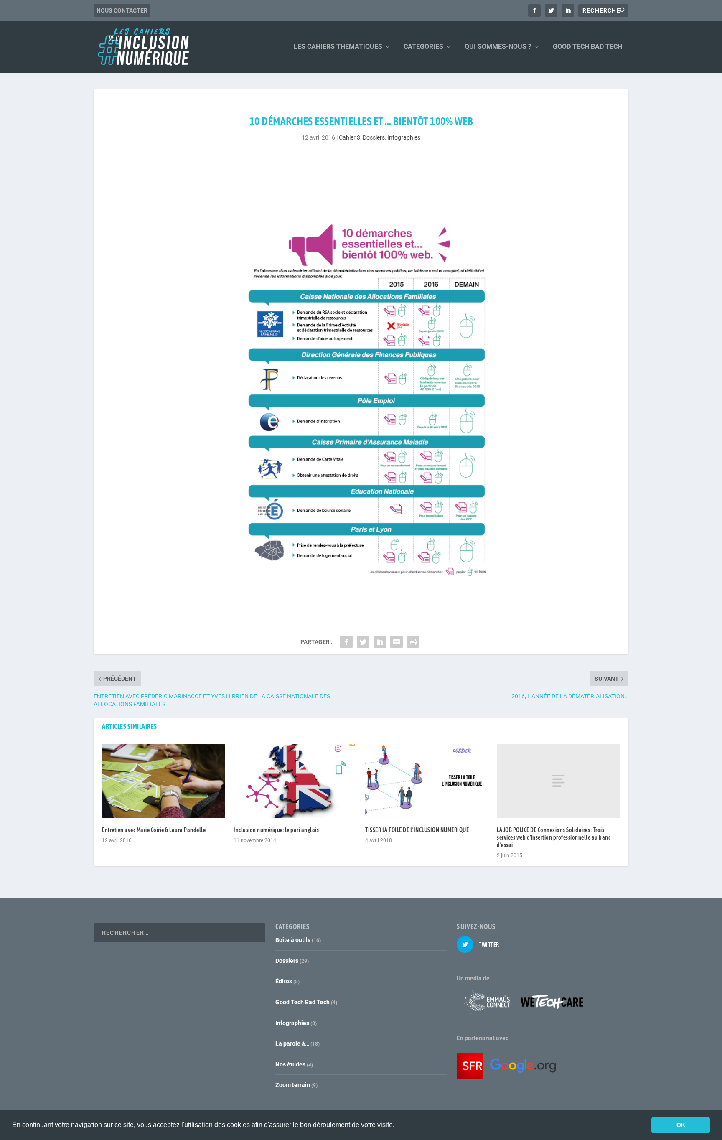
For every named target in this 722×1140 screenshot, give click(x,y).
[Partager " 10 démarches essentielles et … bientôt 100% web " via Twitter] (363, 642)
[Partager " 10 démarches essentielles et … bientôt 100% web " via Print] (413, 642)
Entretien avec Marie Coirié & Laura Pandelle (154, 830)
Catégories (423, 47)
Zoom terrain (292, 1084)
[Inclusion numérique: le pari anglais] (295, 781)
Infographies (403, 137)
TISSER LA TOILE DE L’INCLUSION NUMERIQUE (417, 830)
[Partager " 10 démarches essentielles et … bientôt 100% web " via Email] (396, 642)
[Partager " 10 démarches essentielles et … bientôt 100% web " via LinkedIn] (379, 642)
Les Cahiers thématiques (338, 47)
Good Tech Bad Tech (302, 1002)
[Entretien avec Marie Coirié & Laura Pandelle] (163, 781)
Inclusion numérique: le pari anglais (276, 830)
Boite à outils (292, 939)
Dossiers (374, 137)
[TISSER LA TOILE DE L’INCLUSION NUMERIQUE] (426, 781)
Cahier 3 (349, 137)
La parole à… (292, 1043)
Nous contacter (122, 10)
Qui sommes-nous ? (498, 47)
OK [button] (680, 1125)
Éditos (283, 981)
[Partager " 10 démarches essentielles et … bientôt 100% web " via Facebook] (346, 642)
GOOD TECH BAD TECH (587, 47)
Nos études (290, 1064)
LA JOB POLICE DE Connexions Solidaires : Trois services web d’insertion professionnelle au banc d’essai (553, 837)
